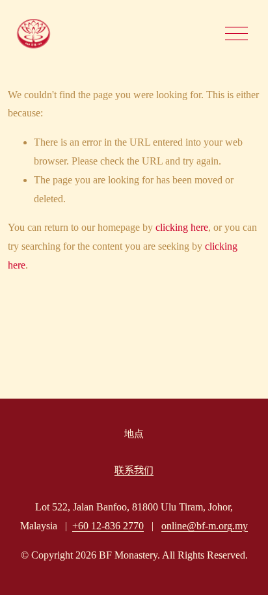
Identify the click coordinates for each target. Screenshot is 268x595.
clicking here (181, 227)
